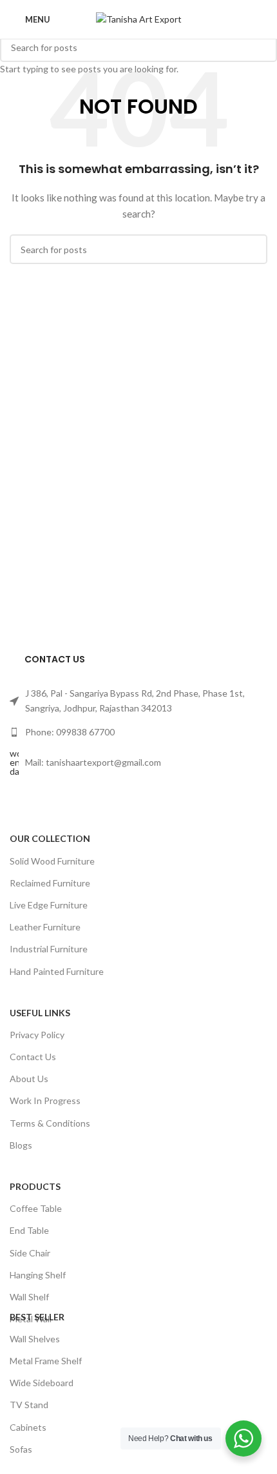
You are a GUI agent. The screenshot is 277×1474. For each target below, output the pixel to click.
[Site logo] (139, 18)
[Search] (263, 19)
